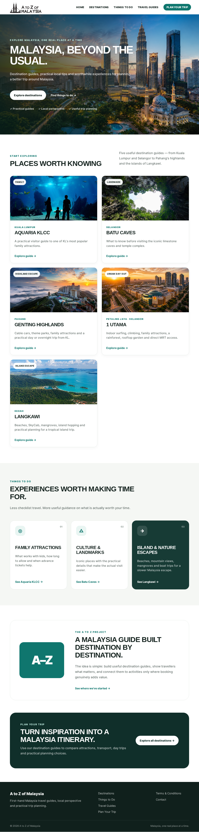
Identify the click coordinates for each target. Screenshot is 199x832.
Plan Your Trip (177, 7)
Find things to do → (63, 95)
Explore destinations (28, 95)
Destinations (99, 7)
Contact (161, 799)
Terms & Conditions (168, 793)
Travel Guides (148, 7)
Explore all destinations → (157, 740)
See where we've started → (92, 688)
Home (80, 7)
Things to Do (123, 7)
